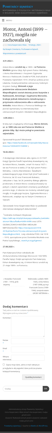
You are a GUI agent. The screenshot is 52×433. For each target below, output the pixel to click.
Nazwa (5, 341)
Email (5, 350)
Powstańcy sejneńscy (18, 6)
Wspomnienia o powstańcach (14, 53)
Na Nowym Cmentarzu (12, 49)
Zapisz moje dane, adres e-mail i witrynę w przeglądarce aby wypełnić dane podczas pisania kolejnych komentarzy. (22, 368)
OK (45, 389)
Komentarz (5, 318)
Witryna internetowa (5, 358)
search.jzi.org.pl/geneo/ (31, 240)
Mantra (34, 426)
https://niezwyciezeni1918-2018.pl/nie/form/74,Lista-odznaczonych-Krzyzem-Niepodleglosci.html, (25, 231)
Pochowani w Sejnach (29, 49)
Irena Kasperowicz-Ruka (17, 45)
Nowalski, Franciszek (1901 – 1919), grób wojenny (12, 282)
